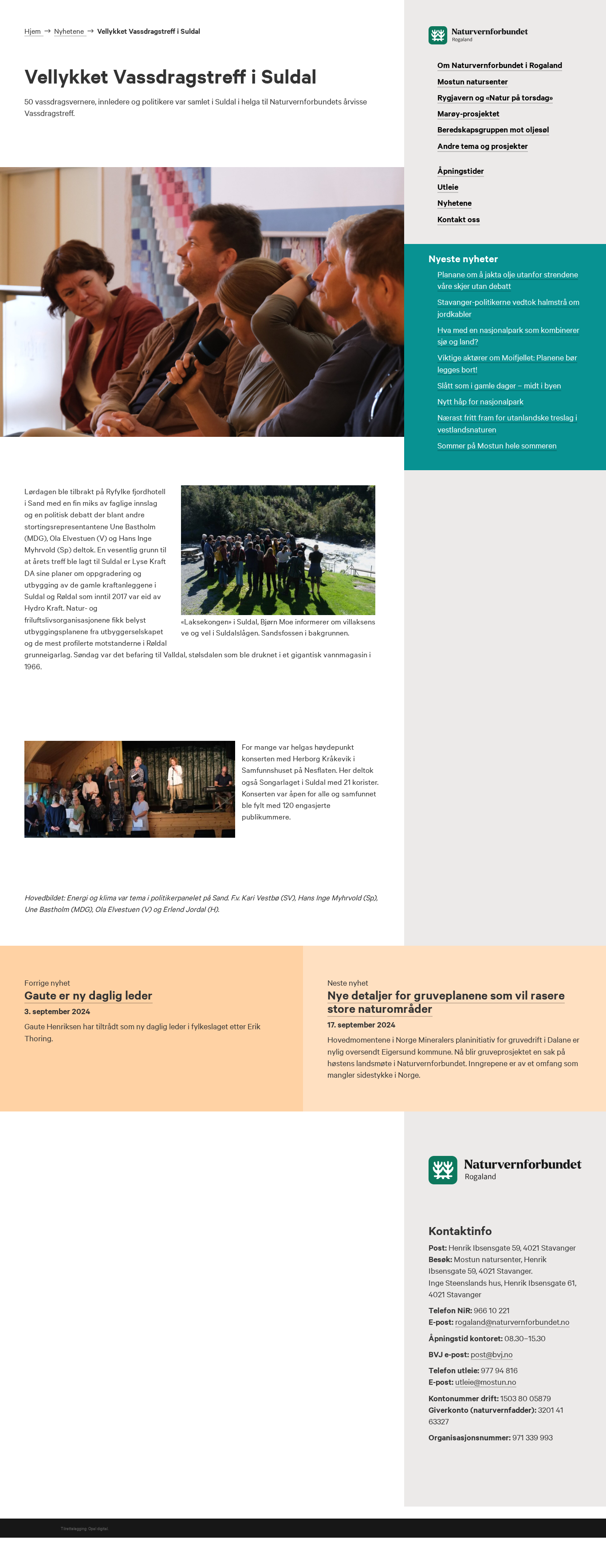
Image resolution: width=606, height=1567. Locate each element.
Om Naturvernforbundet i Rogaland (499, 65)
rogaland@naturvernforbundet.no (512, 1321)
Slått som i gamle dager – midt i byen (499, 385)
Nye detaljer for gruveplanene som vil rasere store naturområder (446, 1001)
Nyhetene (454, 202)
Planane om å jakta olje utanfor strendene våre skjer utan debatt (507, 280)
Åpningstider (460, 170)
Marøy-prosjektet (468, 113)
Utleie (447, 186)
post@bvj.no (492, 1354)
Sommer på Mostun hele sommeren (497, 445)
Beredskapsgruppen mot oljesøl (493, 129)
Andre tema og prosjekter (482, 145)
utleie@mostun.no (485, 1381)
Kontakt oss (458, 219)
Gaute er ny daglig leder (88, 995)
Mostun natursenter (472, 81)
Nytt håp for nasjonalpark (480, 401)
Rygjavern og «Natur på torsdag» (495, 97)
